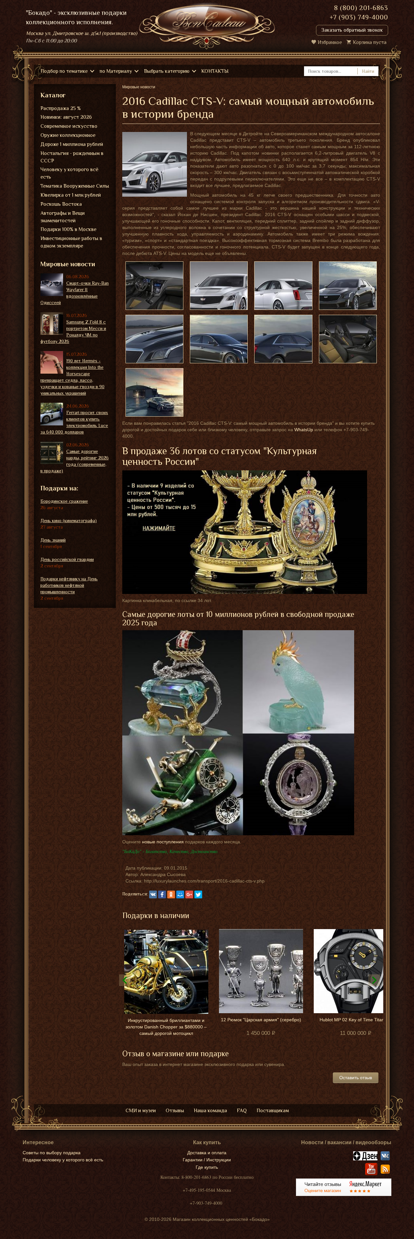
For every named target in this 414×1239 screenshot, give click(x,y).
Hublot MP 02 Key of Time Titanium (356, 1019)
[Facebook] (162, 894)
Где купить (207, 1167)
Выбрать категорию (167, 71)
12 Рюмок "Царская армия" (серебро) (261, 1019)
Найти (368, 71)
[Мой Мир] (180, 894)
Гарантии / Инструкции (207, 1159)
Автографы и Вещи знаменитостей (62, 217)
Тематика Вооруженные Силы (74, 186)
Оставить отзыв (355, 1077)
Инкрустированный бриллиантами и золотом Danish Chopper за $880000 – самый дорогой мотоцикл (166, 1027)
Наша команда (210, 1110)
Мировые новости (67, 264)
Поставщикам (272, 1110)
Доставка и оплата (206, 1152)
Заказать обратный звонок (352, 30)
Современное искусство (68, 126)
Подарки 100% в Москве (68, 229)
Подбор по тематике (64, 71)
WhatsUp (303, 429)
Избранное (330, 42)
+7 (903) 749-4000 (359, 17)
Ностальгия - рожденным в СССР (72, 157)
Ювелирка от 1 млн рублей (70, 195)
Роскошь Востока (61, 204)
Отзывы (175, 1110)
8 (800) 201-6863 (361, 7)
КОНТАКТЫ (215, 71)
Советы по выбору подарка (52, 1152)
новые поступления (163, 841)
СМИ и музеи (140, 1110)
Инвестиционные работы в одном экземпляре (71, 242)
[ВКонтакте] (153, 894)
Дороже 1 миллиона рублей (71, 144)
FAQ (242, 1110)
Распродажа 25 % (60, 108)
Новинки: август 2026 (66, 117)
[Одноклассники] (171, 894)
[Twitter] (198, 894)
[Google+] (189, 894)
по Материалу (116, 71)
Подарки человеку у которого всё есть (63, 1159)
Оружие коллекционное (67, 135)
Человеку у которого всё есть (69, 173)
